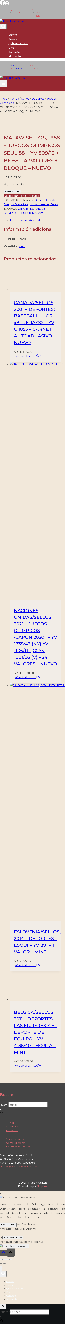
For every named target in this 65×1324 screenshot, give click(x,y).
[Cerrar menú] (1, 1268)
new (22, 246)
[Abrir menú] (3, 83)
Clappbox (42, 1186)
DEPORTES (25, 208)
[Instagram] (7, 4)
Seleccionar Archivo (13, 1237)
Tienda (13, 38)
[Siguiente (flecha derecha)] (4, 1263)
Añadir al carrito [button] (25, 356)
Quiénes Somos (18, 43)
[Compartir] (7, 1259)
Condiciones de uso (18, 1146)
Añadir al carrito (12, 191)
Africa (39, 200)
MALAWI (38, 212)
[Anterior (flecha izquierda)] (1, 1263)
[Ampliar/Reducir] (1, 1259)
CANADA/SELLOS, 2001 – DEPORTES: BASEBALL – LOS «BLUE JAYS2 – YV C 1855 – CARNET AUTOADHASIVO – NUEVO (35, 322)
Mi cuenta (12, 1126)
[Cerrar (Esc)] (10, 1259)
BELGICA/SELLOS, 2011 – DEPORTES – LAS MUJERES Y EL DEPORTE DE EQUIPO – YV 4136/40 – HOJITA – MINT (35, 1032)
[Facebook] (2, 4)
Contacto (14, 51)
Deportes (51, 200)
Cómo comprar (15, 1142)
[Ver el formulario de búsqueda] (3, 26)
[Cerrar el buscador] (3, 1306)
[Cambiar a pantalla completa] (4, 1259)
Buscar (4, 1104)
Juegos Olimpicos (16, 204)
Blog (12, 47)
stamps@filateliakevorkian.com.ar (20, 1166)
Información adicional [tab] (25, 220)
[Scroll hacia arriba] (3, 1253)
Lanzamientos (39, 204)
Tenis (54, 204)
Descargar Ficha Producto (22, 195)
